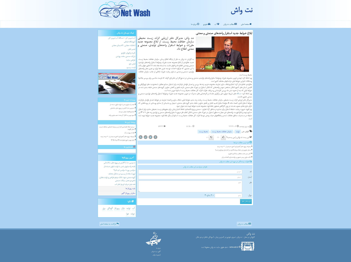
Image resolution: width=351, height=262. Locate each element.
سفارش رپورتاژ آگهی (128, 193)
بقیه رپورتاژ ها (130, 188)
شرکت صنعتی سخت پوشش (125, 56)
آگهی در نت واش (156, 251)
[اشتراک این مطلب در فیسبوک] (155, 137)
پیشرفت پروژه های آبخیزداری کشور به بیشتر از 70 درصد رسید (234, 146)
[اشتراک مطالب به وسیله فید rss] (140, 137)
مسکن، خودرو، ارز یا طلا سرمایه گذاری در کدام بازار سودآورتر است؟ (233, 150)
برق (104, 208)
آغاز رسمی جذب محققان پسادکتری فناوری (239, 154)
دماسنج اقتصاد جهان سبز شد (126, 112)
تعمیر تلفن (131, 49)
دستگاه (239, 93)
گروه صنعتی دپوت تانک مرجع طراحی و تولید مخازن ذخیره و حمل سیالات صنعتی (117, 179)
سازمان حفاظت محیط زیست (222, 131)
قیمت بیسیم (131, 67)
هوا (127, 214)
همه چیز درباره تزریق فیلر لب (125, 184)
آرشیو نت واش (157, 255)
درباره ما (194, 24)
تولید (237, 131)
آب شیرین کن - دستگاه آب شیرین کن (121, 38)
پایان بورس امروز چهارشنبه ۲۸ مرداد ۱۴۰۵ (122, 140)
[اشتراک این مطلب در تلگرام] (145, 137)
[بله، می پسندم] (223, 137)
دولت (133, 214)
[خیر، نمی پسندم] (211, 137)
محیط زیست (203, 131)
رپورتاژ (117, 208)
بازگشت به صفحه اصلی (108, 224)
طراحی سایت (130, 60)
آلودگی (110, 208)
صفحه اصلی (245, 24)
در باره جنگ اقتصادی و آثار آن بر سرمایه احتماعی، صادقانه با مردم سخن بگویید (116, 128)
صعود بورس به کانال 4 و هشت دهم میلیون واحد (121, 115)
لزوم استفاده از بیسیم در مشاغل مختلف (121, 173)
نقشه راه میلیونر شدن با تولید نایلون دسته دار (122, 104)
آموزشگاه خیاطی (129, 41)
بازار (122, 208)
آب (215, 24)
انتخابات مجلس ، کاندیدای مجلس (123, 45)
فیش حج (132, 63)
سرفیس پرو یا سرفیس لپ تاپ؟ (124, 170)
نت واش (241, 10)
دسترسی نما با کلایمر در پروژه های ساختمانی (122, 108)
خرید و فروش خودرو (128, 52)
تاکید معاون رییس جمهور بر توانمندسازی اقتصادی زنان (236, 157)
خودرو (205, 24)
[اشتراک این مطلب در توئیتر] (150, 137)
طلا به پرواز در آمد (129, 133)
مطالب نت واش (228, 24)
